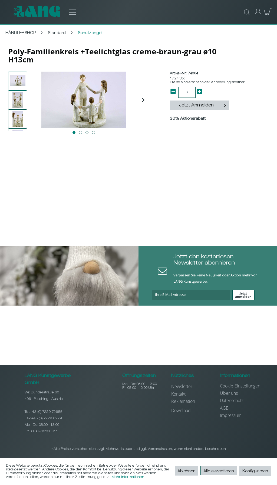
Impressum (231, 415)
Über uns (229, 393)
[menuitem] (70, 12)
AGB (224, 408)
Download (181, 410)
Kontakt (178, 394)
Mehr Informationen (127, 477)
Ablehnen (186, 471)
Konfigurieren (255, 471)
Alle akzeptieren (218, 471)
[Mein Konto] (256, 12)
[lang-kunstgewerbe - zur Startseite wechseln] (37, 12)
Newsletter (181, 386)
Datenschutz (231, 400)
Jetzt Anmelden (196, 105)
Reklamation (183, 401)
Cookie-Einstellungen (240, 386)
